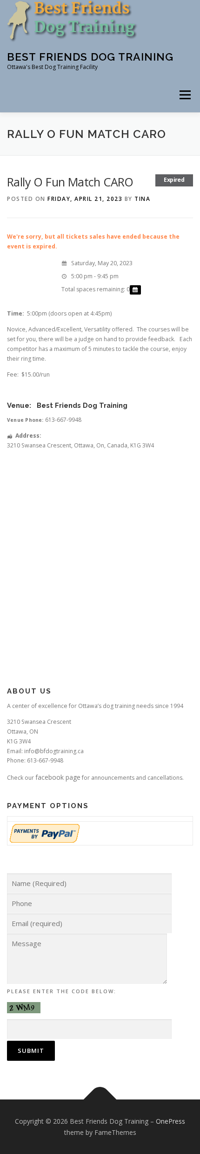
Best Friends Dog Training (90, 56)
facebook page (57, 777)
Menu (184, 95)
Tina (142, 199)
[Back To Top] (100, 1099)
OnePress (170, 1121)
